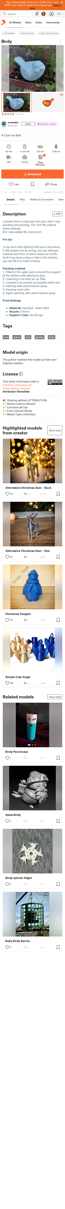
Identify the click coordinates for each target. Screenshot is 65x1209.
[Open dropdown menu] (60, 41)
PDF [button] (58, 213)
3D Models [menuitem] (15, 22)
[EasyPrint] (37, 14)
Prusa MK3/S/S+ (40, 163)
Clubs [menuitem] (38, 22)
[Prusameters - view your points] (43, 14)
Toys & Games (27, 33)
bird (6, 337)
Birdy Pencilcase (16, 751)
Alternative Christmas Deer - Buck (28, 487)
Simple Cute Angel (17, 677)
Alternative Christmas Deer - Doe (27, 550)
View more (55, 430)
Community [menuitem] (53, 22)
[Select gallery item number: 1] (29, 745)
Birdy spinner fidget (18, 877)
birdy (51, 337)
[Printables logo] (3, 22)
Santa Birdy (13, 814)
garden (40, 337)
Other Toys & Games (49, 33)
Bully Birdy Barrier (17, 941)
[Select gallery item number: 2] (32, 745)
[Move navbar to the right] (62, 23)
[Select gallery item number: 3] (35, 745)
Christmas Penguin (18, 613)
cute (28, 337)
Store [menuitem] (28, 22)
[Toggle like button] (7, 494)
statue (16, 337)
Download (34, 174)
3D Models (9, 33)
